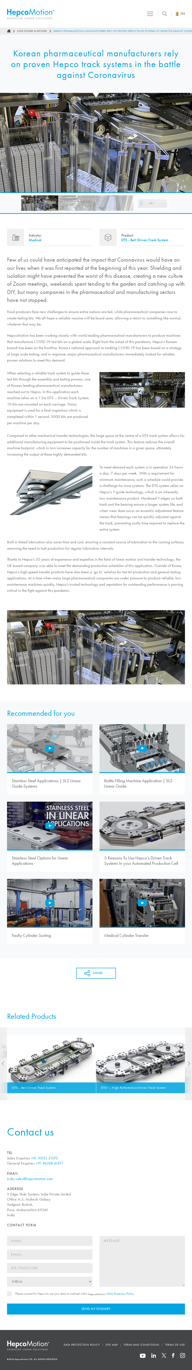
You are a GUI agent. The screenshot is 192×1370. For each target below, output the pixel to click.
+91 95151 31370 (44, 1158)
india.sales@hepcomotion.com (30, 1178)
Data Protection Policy (120, 1293)
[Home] (9, 31)
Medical (35, 240)
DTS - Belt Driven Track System (144, 240)
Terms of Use (175, 1344)
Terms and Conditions (141, 1344)
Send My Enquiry (96, 1309)
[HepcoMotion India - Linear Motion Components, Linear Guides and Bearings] (30, 13)
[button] (39, 203)
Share (98, 973)
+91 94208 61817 (49, 1163)
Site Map (112, 1344)
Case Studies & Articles (32, 31)
